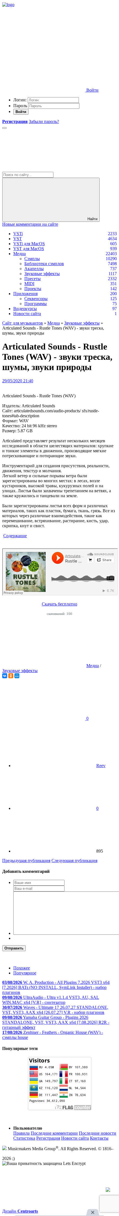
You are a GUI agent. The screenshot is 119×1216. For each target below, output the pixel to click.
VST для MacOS (28, 248)
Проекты (32, 288)
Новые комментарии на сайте (30, 224)
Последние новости (97, 1133)
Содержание (15, 535)
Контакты (99, 1138)
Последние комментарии (54, 1133)
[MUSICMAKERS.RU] (8, 4)
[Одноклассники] (10, 675)
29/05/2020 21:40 (17, 380)
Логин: (20, 99)
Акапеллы (34, 268)
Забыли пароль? (44, 121)
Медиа (19, 253)
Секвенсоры (36, 298)
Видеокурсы (25, 308)
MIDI (29, 283)
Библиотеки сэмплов (44, 263)
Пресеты (32, 278)
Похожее (21, 968)
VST (17, 238)
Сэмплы (32, 258)
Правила (21, 1133)
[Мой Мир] (16, 675)
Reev (100, 765)
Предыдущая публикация (26, 860)
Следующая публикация (74, 860)
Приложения (25, 293)
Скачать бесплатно (59, 604)
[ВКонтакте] (4, 675)
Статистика (24, 1138)
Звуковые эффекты (42, 273)
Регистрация (48, 1138)
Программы (35, 303)
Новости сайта (27, 313)
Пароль (20, 105)
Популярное (24, 973)
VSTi (18, 233)
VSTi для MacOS (29, 243)
